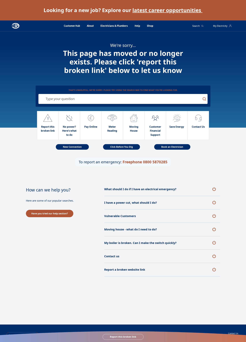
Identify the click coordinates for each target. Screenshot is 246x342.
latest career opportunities (167, 10)
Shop (150, 25)
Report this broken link (123, 336)
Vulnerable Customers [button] (120, 216)
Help (137, 25)
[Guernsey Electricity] (19, 26)
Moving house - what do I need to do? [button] (130, 229)
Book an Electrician (172, 146)
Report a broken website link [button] (124, 269)
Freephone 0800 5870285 (145, 161)
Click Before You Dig (121, 146)
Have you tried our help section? (49, 213)
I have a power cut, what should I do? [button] (130, 203)
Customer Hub (72, 25)
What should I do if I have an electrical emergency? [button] (140, 189)
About (90, 25)
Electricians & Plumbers (114, 25)
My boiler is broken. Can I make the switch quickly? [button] (140, 243)
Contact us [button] (111, 256)
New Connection (72, 146)
